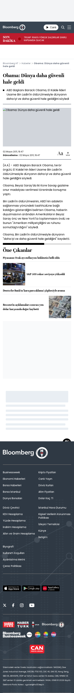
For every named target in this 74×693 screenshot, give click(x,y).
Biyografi (8, 546)
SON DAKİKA (9, 39)
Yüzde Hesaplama (14, 520)
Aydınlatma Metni (14, 559)
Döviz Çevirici (11, 507)
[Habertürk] (9, 624)
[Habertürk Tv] (23, 624)
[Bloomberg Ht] (53, 624)
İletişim (42, 537)
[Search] (62, 27)
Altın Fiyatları (46, 492)
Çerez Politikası (12, 566)
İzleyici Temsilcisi (48, 524)
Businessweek (11, 472)
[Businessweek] (17, 634)
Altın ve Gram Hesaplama (19, 533)
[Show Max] (54, 634)
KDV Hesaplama (13, 514)
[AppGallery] (51, 588)
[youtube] (31, 605)
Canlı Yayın (45, 479)
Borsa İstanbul (11, 492)
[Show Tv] (38, 634)
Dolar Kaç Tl (45, 498)
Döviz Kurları (45, 485)
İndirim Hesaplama (14, 527)
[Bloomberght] (14, 27)
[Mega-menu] (69, 27)
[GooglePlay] (31, 588)
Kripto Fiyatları (47, 472)
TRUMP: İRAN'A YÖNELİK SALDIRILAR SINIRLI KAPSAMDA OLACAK (45, 39)
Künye (42, 530)
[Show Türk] (45, 634)
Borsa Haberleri (12, 485)
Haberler (26, 63)
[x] (4, 605)
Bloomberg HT (10, 63)
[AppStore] (12, 588)
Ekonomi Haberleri (14, 479)
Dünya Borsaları (12, 498)
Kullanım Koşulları (13, 553)
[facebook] (13, 605)
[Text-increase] (60, 153)
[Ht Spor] (35, 624)
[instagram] (22, 605)
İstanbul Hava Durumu (52, 507)
